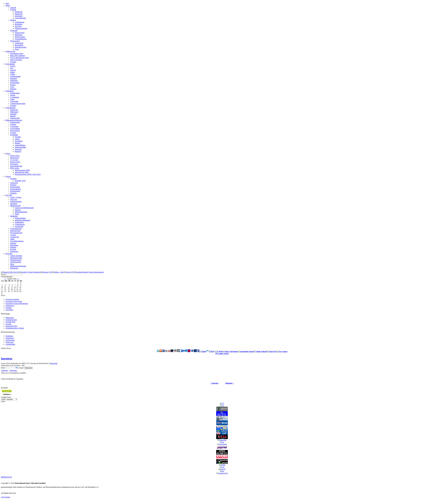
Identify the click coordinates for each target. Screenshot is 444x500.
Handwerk (19, 14)
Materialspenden (16, 258)
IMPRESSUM (6, 477)
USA (12, 87)
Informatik (18, 16)
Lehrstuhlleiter (20, 145)
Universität (14, 101)
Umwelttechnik (20, 18)
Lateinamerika (15, 76)
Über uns (13, 199)
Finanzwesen (19, 33)
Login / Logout (15, 197)
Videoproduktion (21, 28)
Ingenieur (18, 149)
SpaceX (13, 70)
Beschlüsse (14, 245)
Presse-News (15, 156)
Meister (17, 143)
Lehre (12, 99)
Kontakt (13, 249)
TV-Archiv (14, 160)
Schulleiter (19, 141)
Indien (12, 72)
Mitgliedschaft (15, 206)
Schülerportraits (16, 201)
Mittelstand (14, 112)
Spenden (13, 179)
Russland (13, 78)
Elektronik (18, 12)
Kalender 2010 (20, 181)
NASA (12, 66)
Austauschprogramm (17, 103)
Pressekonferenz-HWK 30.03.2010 (28, 174)
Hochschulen (15, 131)
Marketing (18, 35)
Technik (13, 10)
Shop (12, 264)
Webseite (4, 370)
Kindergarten (15, 93)
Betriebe (13, 89)
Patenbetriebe (15, 187)
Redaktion (18, 24)
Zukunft (13, 8)
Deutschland (14, 83)
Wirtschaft (14, 31)
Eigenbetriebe (15, 191)
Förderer (13, 185)
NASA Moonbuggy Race (19, 58)
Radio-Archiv (15, 162)
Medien (13, 20)
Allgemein (13, 370)
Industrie (13, 114)
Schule (12, 95)
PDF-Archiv (14, 168)
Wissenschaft (15, 41)
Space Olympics (16, 60)
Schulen (13, 124)
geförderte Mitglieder (22, 220)
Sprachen (18, 26)
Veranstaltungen (20, 39)
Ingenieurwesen (20, 47)
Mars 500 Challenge (17, 56)
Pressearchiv (14, 158)
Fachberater (19, 226)
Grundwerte (14, 237)
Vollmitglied (19, 222)
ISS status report (222, 354)
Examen (13, 62)
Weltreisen (14, 81)
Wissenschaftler (20, 147)
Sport (17, 49)
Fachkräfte (14, 135)
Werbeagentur (20, 37)
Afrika (12, 74)
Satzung (18, 210)
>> (18, 279)
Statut (17, 214)
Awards (13, 235)
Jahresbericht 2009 (21, 172)
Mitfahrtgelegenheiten (18, 266)
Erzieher (18, 137)
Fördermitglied (20, 218)
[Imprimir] (53, 363)
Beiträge (13, 247)
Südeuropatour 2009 (22, 170)
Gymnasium (14, 97)
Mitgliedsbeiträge (21, 212)
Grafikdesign (19, 22)
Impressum (14, 251)
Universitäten (15, 128)
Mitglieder (14, 216)
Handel (12, 116)
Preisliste (13, 193)
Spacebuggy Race (16, 53)
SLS (11, 68)
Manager (18, 151)
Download (14, 164)
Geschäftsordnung (16, 241)
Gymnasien (14, 126)
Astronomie (19, 43)
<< (5, 279)
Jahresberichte (15, 231)
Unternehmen (20, 224)
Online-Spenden (16, 256)
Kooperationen (15, 189)
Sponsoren (14, 183)
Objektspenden (15, 262)
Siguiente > (229, 383)
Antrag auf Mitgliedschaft (24, 208)
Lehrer (17, 139)
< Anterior (214, 383)
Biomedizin (19, 45)
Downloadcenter (16, 166)
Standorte (13, 204)
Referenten (14, 268)
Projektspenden (15, 260)
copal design (5, 497)
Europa (12, 85)
